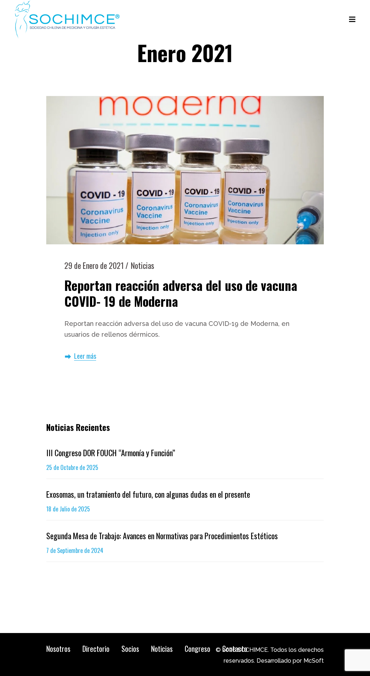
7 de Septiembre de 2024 (74, 550)
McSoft (314, 660)
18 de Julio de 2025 (68, 509)
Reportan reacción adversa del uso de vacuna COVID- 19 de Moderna (180, 293)
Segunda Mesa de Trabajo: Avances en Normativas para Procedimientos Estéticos (162, 535)
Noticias (142, 265)
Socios (130, 648)
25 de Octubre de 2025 (72, 467)
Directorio (95, 648)
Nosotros (58, 648)
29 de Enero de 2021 (94, 265)
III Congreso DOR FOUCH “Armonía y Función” (110, 452)
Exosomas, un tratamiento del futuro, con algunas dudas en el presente (148, 494)
